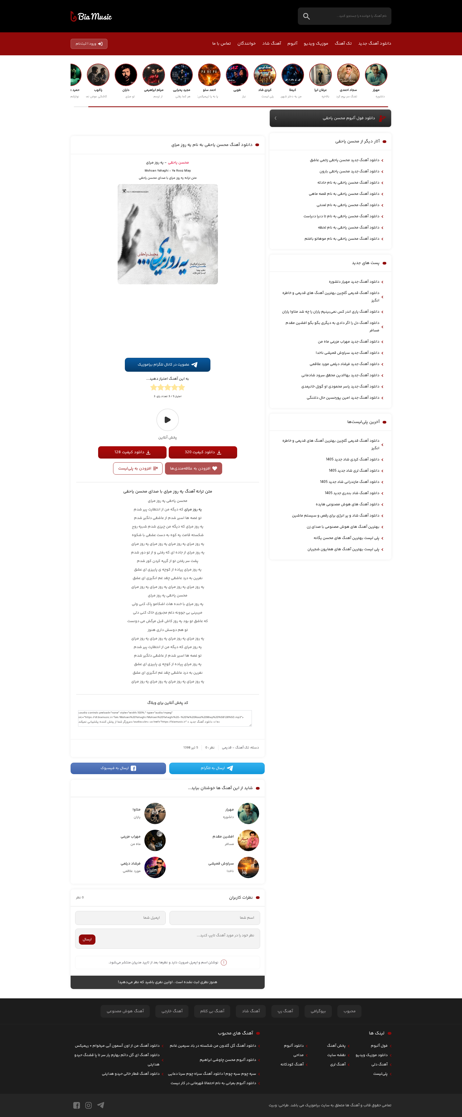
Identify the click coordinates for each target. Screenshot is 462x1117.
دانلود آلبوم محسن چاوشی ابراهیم (228, 1060)
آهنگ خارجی (172, 1011)
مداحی (298, 1055)
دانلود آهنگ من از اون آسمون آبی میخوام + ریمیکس (117, 1046)
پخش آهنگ (336, 1046)
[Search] (306, 16)
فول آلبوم (379, 1046)
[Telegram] (100, 1105)
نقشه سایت (336, 1055)
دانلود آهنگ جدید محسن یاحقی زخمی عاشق (344, 160)
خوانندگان (246, 43)
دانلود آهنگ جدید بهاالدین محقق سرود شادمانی (340, 375)
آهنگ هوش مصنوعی (125, 1011)
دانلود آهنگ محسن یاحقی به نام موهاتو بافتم (342, 239)
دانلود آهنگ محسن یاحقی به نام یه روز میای (212, 145)
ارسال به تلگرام (213, 768)
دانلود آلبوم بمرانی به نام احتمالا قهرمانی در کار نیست (213, 1083)
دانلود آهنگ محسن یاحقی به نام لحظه (348, 228)
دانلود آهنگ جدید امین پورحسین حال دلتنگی (343, 398)
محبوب (350, 1011)
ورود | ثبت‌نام (86, 43)
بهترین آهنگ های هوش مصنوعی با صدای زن (343, 527)
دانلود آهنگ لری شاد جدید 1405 (354, 471)
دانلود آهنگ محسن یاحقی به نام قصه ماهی (344, 194)
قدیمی (227, 747)
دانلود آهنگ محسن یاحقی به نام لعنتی (348, 205)
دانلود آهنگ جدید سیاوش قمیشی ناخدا (347, 353)
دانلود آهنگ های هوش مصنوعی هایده (347, 504)
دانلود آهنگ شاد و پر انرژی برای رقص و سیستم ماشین (335, 516)
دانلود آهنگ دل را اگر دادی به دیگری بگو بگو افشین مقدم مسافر (332, 326)
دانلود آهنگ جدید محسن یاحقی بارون (349, 171)
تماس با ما (221, 43)
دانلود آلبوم (294, 1046)
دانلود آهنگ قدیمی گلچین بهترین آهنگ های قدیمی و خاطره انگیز (330, 297)
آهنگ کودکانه (292, 1065)
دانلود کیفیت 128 (129, 452)
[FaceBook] (76, 1105)
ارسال (87, 940)
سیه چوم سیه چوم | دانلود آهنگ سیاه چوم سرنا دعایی (212, 1074)
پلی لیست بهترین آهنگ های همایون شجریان (343, 549)
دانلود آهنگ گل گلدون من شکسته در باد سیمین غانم (213, 1046)
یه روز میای (193, 510)
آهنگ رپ (285, 1011)
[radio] (181, 388)
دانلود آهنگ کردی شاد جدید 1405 (352, 460)
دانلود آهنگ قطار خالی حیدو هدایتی (131, 1074)
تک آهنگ (343, 43)
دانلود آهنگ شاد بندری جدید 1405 (352, 493)
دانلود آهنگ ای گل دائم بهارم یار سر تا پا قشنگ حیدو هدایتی (117, 1060)
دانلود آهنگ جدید (374, 43)
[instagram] (88, 1105)
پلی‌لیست (380, 1074)
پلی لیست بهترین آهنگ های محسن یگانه (346, 538)
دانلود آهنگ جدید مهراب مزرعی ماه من (348, 342)
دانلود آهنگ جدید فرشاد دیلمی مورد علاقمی (344, 364)
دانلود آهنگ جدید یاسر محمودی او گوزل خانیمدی (340, 387)
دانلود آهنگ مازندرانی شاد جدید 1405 (349, 482)
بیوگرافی (318, 1011)
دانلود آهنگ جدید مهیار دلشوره (354, 282)
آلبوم (292, 43)
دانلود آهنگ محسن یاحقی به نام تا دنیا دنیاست (341, 216)
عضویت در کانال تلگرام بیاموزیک (163, 365)
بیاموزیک (91, 16)
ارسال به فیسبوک (115, 768)
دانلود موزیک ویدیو (372, 1055)
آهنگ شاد (271, 43)
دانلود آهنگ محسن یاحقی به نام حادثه (348, 183)
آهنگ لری (338, 1065)
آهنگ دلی (379, 1065)
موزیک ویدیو (316, 43)
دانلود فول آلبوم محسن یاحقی (349, 118)
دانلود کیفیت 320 (200, 452)
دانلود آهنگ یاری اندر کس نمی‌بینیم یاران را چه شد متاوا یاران (330, 312)
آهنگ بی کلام (212, 1011)
